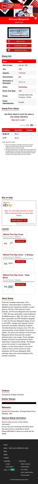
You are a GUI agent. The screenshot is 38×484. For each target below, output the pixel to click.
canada (8, 464)
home (5, 444)
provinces (22, 461)
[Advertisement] (19, 175)
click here (10, 431)
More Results (17, 220)
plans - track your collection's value (16, 448)
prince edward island (27, 472)
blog (5, 451)
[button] (31, 134)
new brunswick (25, 475)
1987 (20, 69)
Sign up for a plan (18, 120)
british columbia (25, 464)
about (5, 454)
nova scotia (24, 469)
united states (9, 467)
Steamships (23, 87)
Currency (22, 125)
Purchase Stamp (20, 46)
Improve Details (21, 50)
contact (6, 457)
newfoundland (25, 467)
